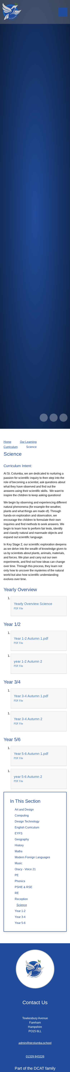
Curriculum (11, 446)
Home (7, 441)
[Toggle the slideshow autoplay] (63, 418)
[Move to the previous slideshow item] (44, 418)
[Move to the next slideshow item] (54, 418)
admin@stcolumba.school (35, 1043)
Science (31, 446)
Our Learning (28, 441)
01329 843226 (35, 1056)
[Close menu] (63, 11)
